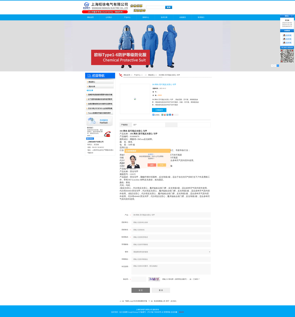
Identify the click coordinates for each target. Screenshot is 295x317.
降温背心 (92, 82)
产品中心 (127, 17)
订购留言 (159, 110)
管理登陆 (167, 312)
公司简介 (109, 17)
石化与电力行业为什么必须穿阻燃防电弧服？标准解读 (100, 109)
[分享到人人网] (170, 114)
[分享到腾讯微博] (167, 114)
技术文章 (164, 17)
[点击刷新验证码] (154, 279)
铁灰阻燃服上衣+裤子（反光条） (165, 301)
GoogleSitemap (133, 312)
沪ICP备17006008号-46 (155, 312)
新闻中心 (146, 17)
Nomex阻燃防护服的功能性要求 (99, 113)
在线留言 (182, 17)
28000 (160, 95)
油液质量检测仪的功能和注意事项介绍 (100, 104)
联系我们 (201, 17)
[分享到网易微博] (172, 114)
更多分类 (92, 86)
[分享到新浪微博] (165, 114)
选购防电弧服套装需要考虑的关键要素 (100, 95)
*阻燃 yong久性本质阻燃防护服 (136, 301)
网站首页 (90, 17)
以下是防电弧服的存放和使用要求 (100, 99)
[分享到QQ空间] (162, 114)
